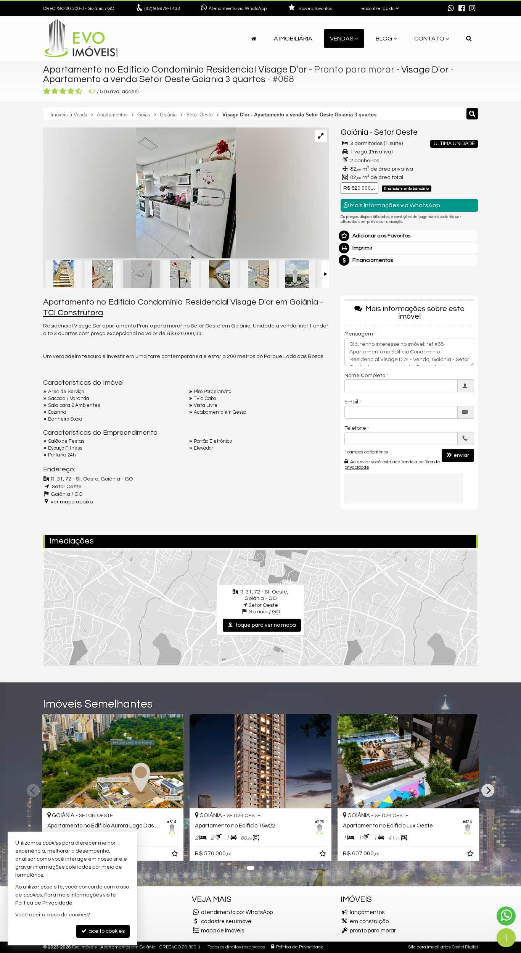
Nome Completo (364, 375)
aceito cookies (106, 931)
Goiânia (354, 132)
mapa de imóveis (222, 931)
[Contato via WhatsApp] (506, 916)
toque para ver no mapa (265, 625)
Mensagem (358, 334)
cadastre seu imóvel (226, 921)
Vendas (342, 38)
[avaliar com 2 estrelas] (54, 91)
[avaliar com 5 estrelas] (78, 91)
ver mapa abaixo (72, 502)
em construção (369, 921)
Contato (429, 38)
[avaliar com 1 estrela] (46, 91)
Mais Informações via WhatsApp (394, 205)
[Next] (487, 790)
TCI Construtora (73, 312)
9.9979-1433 (162, 8)
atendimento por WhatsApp (237, 912)
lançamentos (367, 912)
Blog (384, 38)
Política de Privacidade (300, 947)
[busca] (469, 38)
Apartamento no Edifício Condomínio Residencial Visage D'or (175, 69)
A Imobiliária (293, 38)
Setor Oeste (396, 132)
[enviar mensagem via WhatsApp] (451, 9)
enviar (461, 455)
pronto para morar (373, 931)
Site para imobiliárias (429, 947)
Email (351, 402)
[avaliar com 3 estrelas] (62, 91)
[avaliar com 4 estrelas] (70, 91)
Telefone (355, 428)
